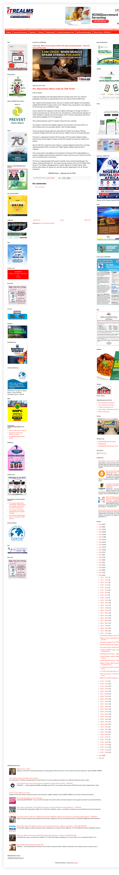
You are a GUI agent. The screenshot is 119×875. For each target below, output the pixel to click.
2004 (100, 758)
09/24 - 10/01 (104, 610)
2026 (100, 524)
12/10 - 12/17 (104, 582)
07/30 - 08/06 (104, 631)
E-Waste (8, 32)
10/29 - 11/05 (104, 597)
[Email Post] (59, 178)
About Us (15, 29)
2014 (100, 555)
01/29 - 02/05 (104, 742)
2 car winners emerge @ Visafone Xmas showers (23, 778)
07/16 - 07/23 (104, 681)
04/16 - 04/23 (104, 714)
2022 (100, 534)
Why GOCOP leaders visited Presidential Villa (30, 844)
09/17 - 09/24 (104, 613)
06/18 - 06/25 (104, 691)
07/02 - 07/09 (104, 686)
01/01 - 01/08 (104, 752)
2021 (100, 537)
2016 (100, 549)
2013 (100, 557)
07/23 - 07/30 (104, 633)
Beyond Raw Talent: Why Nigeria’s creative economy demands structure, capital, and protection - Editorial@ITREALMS (52, 826)
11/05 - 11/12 (104, 595)
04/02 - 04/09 (104, 719)
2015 (100, 552)
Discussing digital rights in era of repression (29, 798)
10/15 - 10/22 (104, 602)
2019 (100, 542)
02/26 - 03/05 (104, 732)
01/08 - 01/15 (104, 750)
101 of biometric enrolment (106, 405)
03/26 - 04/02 (104, 721)
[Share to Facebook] (68, 178)
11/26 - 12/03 (104, 587)
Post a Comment (40, 187)
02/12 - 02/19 (104, 737)
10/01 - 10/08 (104, 608)
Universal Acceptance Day (65, 32)
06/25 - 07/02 (104, 688)
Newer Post (36, 220)
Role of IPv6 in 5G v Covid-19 (17, 430)
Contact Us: (85, 29)
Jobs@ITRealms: (108, 29)
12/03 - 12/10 (104, 585)
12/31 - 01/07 (104, 577)
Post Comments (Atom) (47, 223)
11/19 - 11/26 (104, 590)
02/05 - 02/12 (104, 739)
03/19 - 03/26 (104, 724)
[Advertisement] (62, 204)
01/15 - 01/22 (104, 747)
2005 (100, 755)
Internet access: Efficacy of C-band (19, 793)
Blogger (75, 863)
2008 (100, 570)
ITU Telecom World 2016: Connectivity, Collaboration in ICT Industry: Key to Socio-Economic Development (17, 505)
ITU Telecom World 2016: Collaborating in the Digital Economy (17, 511)
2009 (100, 567)
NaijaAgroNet (95, 29)
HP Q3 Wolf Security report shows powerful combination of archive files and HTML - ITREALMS (45, 783)
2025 (100, 527)
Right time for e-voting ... (24, 769)
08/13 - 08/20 (104, 625)
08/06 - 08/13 (104, 628)
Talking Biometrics (47, 29)
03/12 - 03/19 (104, 727)
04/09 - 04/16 (104, 716)
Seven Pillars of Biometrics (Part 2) (108, 409)
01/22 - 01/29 (104, 744)
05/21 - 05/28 (104, 701)
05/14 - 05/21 (104, 704)
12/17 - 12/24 (104, 580)
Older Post (87, 220)
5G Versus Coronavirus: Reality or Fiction (16, 433)
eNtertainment (33, 29)
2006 (100, 575)
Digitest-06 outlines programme (109, 678)
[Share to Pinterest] (70, 178)
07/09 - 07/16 (104, 683)
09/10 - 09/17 (104, 615)
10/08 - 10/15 (104, 605)
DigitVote (33, 32)
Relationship (50, 32)
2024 (100, 529)
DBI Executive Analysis (84, 32)
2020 (100, 539)
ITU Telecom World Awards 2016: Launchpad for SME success (17, 517)
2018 (100, 544)
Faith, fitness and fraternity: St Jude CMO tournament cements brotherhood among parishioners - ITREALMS (49, 807)
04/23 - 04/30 (104, 711)
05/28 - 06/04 (104, 699)
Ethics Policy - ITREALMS (102, 32)
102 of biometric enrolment (106, 402)
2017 (100, 547)
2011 (100, 562)
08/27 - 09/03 (104, 620)
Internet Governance (20, 32)
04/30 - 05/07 (104, 709)
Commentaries (60, 29)
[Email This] (63, 178)
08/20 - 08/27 (104, 623)
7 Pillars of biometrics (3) (105, 407)
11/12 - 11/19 (104, 592)
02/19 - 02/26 (104, 734)
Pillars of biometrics (104, 411)
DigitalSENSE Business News (107, 441)
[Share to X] (66, 178)
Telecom (41, 32)
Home (8, 29)
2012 (100, 560)
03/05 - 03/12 (104, 729)
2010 (100, 565)
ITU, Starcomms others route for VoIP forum (54, 89)
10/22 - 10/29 (104, 600)
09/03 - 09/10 (104, 618)
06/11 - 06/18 (104, 694)
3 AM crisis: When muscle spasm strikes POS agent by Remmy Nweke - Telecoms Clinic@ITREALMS (46, 835)
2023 (100, 532)
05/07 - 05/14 (104, 706)
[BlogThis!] (64, 178)
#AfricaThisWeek (73, 29)
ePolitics (24, 29)
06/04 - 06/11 (104, 696)
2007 (100, 572)
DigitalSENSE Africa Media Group (108, 446)
